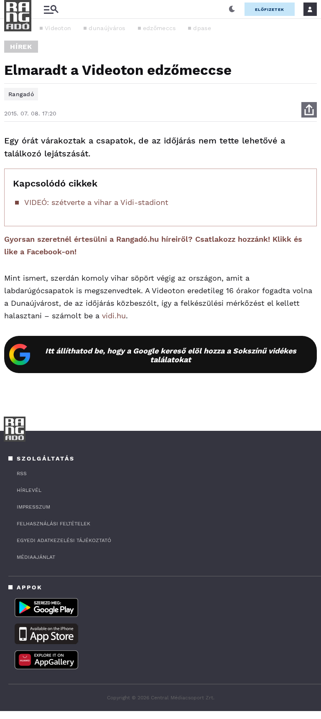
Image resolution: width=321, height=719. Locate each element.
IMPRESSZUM (33, 507)
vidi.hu (114, 315)
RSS (22, 473)
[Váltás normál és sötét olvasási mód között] (232, 9)
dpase (202, 28)
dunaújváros (107, 28)
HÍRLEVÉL (29, 490)
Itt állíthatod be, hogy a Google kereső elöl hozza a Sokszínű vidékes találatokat (170, 355)
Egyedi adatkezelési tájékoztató (64, 540)
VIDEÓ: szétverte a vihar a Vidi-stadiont (96, 202)
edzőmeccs (159, 28)
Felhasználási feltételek (53, 524)
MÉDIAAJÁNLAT (36, 557)
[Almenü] (51, 9)
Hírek (21, 47)
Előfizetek (269, 9)
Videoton (58, 28)
